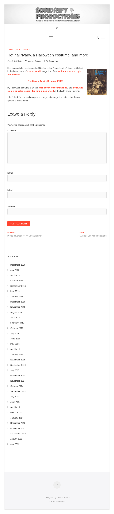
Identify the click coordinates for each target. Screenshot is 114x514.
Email (9, 190)
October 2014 (16, 386)
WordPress (60, 501)
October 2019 (16, 280)
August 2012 (16, 439)
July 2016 (14, 333)
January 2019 (16, 296)
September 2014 (18, 391)
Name (10, 173)
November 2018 (17, 307)
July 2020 (14, 270)
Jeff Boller (18, 61)
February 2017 (17, 323)
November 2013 (17, 428)
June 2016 (15, 339)
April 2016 (15, 349)
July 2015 (14, 370)
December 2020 (17, 265)
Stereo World (34, 71)
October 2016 (16, 328)
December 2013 (17, 423)
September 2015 (18, 365)
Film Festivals (23, 50)
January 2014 (16, 418)
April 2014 (15, 407)
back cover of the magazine (52, 88)
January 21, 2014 (34, 61)
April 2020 (15, 275)
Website (11, 206)
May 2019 (15, 291)
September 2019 (18, 286)
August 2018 (16, 312)
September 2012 (18, 433)
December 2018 (17, 302)
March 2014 (16, 412)
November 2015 (17, 360)
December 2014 (17, 375)
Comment (11, 130)
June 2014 (15, 402)
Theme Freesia (63, 497)
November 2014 (17, 381)
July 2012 (14, 444)
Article (11, 50)
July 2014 (14, 396)
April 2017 (15, 317)
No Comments (52, 61)
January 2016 (16, 354)
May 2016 (15, 344)
